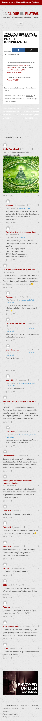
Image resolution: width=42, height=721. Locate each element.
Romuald (22, 238)
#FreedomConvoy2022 (18, 70)
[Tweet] (31, 50)
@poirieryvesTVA (22, 65)
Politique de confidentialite (11, 717)
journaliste (29, 96)
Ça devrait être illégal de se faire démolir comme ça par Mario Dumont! (30, 113)
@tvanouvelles (11, 67)
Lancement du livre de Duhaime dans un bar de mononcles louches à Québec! (12, 113)
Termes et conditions (9, 714)
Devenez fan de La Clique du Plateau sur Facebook (20, 2)
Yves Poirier (18, 98)
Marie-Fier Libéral (24, 208)
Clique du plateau (10, 101)
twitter (37, 708)
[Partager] (18, 50)
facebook (35, 705)
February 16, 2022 (13, 80)
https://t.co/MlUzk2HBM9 (14, 72)
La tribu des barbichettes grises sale (21, 354)
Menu (20, 23)
